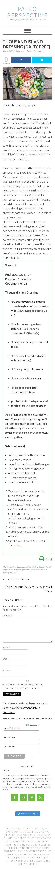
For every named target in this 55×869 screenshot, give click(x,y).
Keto (14, 567)
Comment (8, 615)
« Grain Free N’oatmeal (16, 579)
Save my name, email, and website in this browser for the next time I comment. (22, 686)
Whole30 (48, 567)
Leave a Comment (34, 51)
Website (7, 670)
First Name (9, 737)
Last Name (9, 746)
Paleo (30, 567)
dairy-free (17, 570)
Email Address (12, 728)
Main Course (22, 567)
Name (6, 647)
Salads (41, 567)
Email (6, 658)
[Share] (21, 60)
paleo (33, 570)
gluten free (26, 570)
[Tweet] (42, 60)
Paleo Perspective (27, 12)
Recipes (35, 567)
